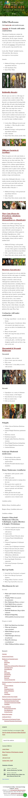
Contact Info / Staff (7, 760)
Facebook (4, 755)
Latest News (5, 749)
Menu (15, 13)
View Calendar (5, 779)
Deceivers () (11, 269)
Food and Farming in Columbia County (11, 699)
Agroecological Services (10, 708)
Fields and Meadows (9, 690)
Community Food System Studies (12, 702)
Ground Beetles (8, 669)
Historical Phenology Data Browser (13, 721)
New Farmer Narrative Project (11, 701)
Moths (5, 664)
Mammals (6, 678)
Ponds (5, 687)
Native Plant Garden (7, 714)
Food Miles (7, 704)
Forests (6, 692)
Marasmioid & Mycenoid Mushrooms (11, 349)
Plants (6, 660)
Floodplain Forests (9, 689)
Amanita (5, 28)
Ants (5, 671)
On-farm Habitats (8, 685)
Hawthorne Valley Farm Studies (9, 696)
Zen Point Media (20, 795)
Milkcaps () (10, 151)
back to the (8, 25)
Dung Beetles (7, 674)
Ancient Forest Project (7, 656)
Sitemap (16, 788)
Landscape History (6, 717)
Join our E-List (6, 758)
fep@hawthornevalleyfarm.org (17, 793)
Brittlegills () (9, 92)
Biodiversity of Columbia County (10, 659)
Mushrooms (7, 676)
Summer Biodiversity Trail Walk (14, 770)
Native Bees (7, 672)
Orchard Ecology (8, 712)
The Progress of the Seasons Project (11, 719)
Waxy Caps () (14, 216)
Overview (4, 654)
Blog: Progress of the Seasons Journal (12, 752)
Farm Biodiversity (8, 710)
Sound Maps (7, 694)
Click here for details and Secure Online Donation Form (14, 732)
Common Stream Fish (9, 679)
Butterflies (7, 662)
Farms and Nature (6, 706)
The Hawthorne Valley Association (17, 790)
